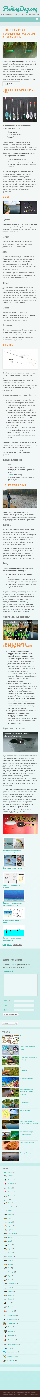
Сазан (10, 1264)
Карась (10, 1226)
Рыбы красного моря (26, 1078)
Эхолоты (10, 1331)
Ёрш (9, 1218)
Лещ (9, 1237)
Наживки (10, 1335)
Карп (9, 1229)
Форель (10, 1291)
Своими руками (12, 1356)
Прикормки (11, 1340)
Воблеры (10, 475)
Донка (10, 1188)
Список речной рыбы (26, 1036)
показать (16, 84)
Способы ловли (7, 1172)
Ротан (9, 1260)
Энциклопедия (11, 1319)
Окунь (10, 1249)
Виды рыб (5, 1200)
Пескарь (10, 1252)
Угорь (9, 1287)
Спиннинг (9, 944)
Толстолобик (12, 1283)
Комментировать (17, 944)
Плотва (10, 1256)
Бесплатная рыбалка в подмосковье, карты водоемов (27, 1091)
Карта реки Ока (25, 1110)
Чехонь (10, 1299)
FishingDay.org (20, 8)
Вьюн (9, 1210)
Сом (9, 1268)
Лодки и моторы (13, 1344)
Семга (10, 1280)
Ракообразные (11, 1315)
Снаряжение (11, 1323)
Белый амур (11, 1207)
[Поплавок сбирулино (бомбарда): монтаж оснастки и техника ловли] (20, 58)
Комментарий (8, 971)
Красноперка (12, 1233)
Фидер (10, 1175)
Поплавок (11, 1183)
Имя (7, 1000)
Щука (9, 1303)
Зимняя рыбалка (12, 1352)
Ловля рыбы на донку (26, 1153)
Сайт (5, 1010)
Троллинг (11, 1196)
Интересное (10, 1360)
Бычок (10, 1203)
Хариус (10, 1295)
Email (7, 1005)
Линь (9, 1241)
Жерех (10, 1222)
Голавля (10, 1214)
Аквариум (11, 1311)
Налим (10, 1245)
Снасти (4, 944)
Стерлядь (11, 1272)
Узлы (9, 1348)
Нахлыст (10, 1192)
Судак (10, 1276)
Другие (10, 1307)
